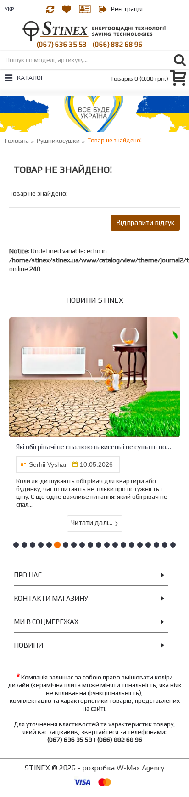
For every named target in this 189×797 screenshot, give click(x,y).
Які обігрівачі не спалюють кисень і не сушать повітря (94, 447)
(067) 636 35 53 (62, 44)
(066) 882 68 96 (118, 44)
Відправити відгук (145, 222)
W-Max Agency (140, 767)
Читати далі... (91, 522)
